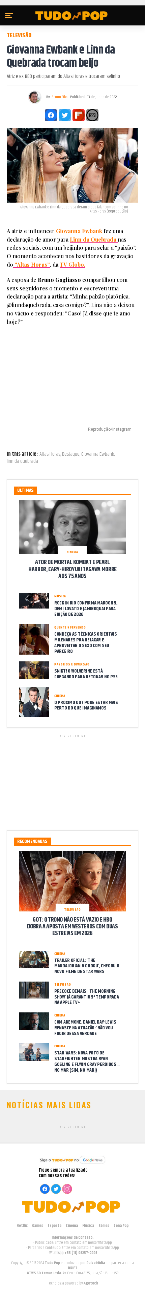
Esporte (54, 1225)
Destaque (71, 454)
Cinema (72, 1225)
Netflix (22, 1225)
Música (88, 1225)
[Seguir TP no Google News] (72, 1164)
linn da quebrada (22, 461)
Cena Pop (121, 1225)
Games (37, 1225)
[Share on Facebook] (51, 115)
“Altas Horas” (31, 264)
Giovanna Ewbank (79, 230)
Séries (103, 1225)
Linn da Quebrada (94, 239)
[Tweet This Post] (65, 115)
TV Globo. (72, 264)
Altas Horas (49, 454)
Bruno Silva (60, 97)
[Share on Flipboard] (78, 115)
